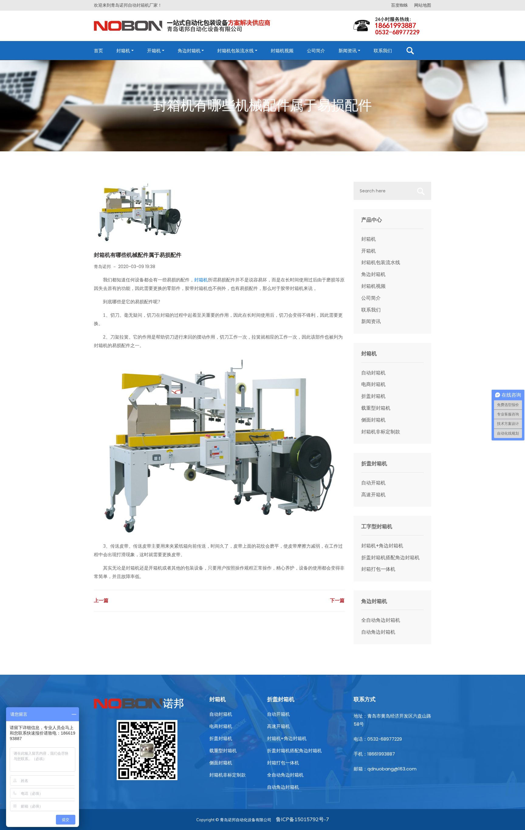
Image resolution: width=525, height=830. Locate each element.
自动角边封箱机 (378, 632)
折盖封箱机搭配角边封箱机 (390, 557)
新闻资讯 (347, 50)
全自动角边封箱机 (380, 620)
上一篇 (101, 600)
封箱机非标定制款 (380, 431)
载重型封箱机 (375, 408)
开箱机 (154, 50)
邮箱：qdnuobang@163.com (385, 769)
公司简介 (316, 50)
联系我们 (383, 50)
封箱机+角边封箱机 (382, 545)
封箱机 (123, 50)
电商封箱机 (373, 384)
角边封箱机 (189, 50)
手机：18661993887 (374, 754)
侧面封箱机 (373, 419)
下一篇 (337, 600)
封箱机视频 (282, 50)
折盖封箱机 (373, 396)
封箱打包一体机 (378, 569)
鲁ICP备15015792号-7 (302, 819)
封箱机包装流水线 (235, 50)
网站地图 (422, 5)
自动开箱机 (373, 482)
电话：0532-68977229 (378, 739)
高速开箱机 (373, 494)
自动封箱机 (373, 372)
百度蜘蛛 (399, 5)
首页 (98, 50)
